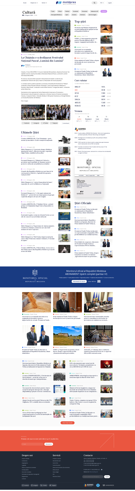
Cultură (28, 12)
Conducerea (24, 460)
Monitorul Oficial (56, 476)
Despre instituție (25, 458)
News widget (56, 472)
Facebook (26, 123)
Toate (52, 11)
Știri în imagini (92, 14)
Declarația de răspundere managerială (30, 474)
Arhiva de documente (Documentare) (61, 467)
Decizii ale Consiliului (26, 472)
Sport (66, 14)
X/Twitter (45, 123)
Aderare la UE (94, 11)
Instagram (36, 123)
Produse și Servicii (57, 458)
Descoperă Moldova (56, 14)
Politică (67, 11)
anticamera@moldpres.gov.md (94, 463)
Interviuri (82, 14)
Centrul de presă (56, 465)
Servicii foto (55, 463)
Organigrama (25, 463)
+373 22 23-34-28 (90, 460)
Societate (75, 11)
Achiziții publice (25, 469)
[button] (109, 33)
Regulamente (25, 476)
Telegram (55, 123)
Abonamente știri (57, 460)
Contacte (24, 478)
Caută (107, 476)
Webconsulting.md (93, 472)
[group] (93, 28)
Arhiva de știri (56, 469)
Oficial (60, 11)
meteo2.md (86, 113)
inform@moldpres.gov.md (93, 465)
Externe (74, 14)
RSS (53, 474)
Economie (84, 11)
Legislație (24, 465)
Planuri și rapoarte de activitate (29, 467)
